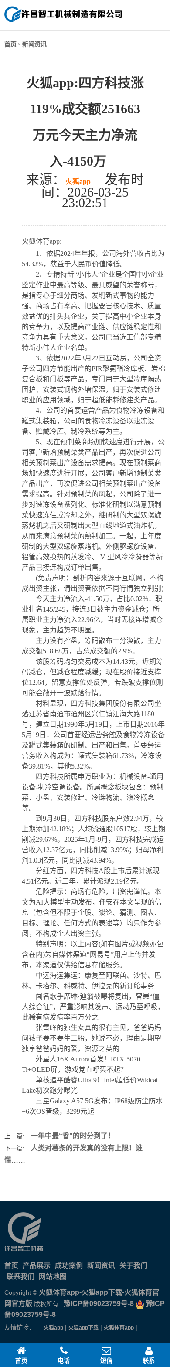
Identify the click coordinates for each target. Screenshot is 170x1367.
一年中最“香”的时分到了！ (73, 1135)
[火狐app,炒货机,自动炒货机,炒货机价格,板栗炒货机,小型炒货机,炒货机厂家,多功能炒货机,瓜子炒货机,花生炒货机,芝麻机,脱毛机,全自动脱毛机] (63, 20)
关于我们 (133, 1265)
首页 (10, 44)
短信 (106, 1360)
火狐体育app (119, 1328)
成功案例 (69, 1265)
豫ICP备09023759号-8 (98, 1303)
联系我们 (20, 1276)
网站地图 (53, 1276)
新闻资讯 (34, 44)
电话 (64, 1360)
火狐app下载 (83, 1328)
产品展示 (37, 1265)
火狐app (78, 181)
